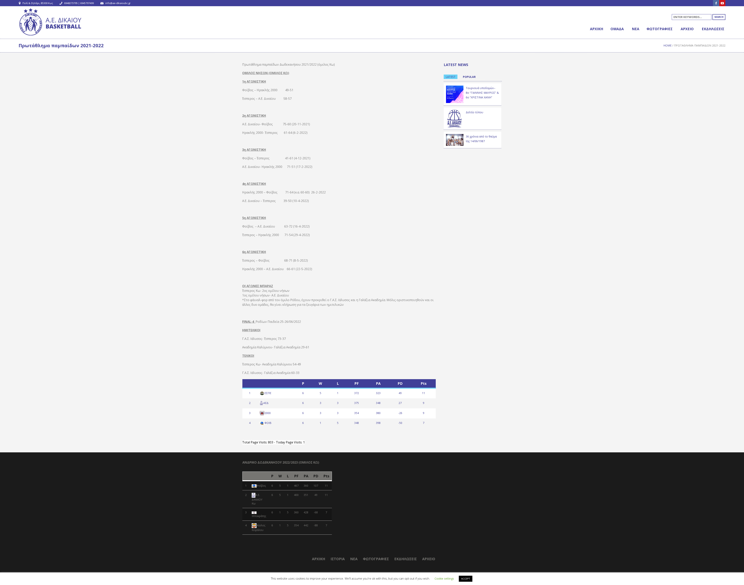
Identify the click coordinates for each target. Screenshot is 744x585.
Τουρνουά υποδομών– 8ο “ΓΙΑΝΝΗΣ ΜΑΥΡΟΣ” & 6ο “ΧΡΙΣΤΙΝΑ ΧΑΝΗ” (482, 92)
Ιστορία (338, 559)
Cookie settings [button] (444, 578)
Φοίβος (261, 485)
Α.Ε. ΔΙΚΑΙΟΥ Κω (257, 499)
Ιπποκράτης (259, 516)
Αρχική (318, 559)
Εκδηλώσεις (405, 559)
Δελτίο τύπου (474, 112)
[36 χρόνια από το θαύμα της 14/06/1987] (454, 139)
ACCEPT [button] (465, 578)
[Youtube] (722, 3)
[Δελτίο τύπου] (454, 118)
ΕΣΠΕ (267, 393)
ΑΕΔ (266, 403)
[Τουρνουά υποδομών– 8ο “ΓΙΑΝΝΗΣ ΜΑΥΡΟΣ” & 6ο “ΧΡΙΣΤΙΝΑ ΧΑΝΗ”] (454, 94)
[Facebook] (716, 3)
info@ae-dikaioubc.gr (118, 3)
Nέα (353, 559)
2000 (267, 413)
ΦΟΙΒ (267, 423)
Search (718, 17)
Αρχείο (428, 559)
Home (667, 45)
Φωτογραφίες (376, 559)
